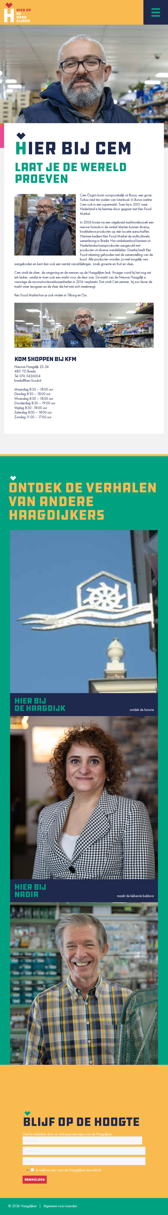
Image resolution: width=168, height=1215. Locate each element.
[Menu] (155, 12)
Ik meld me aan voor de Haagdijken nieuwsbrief (68, 1170)
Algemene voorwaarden (60, 1206)
